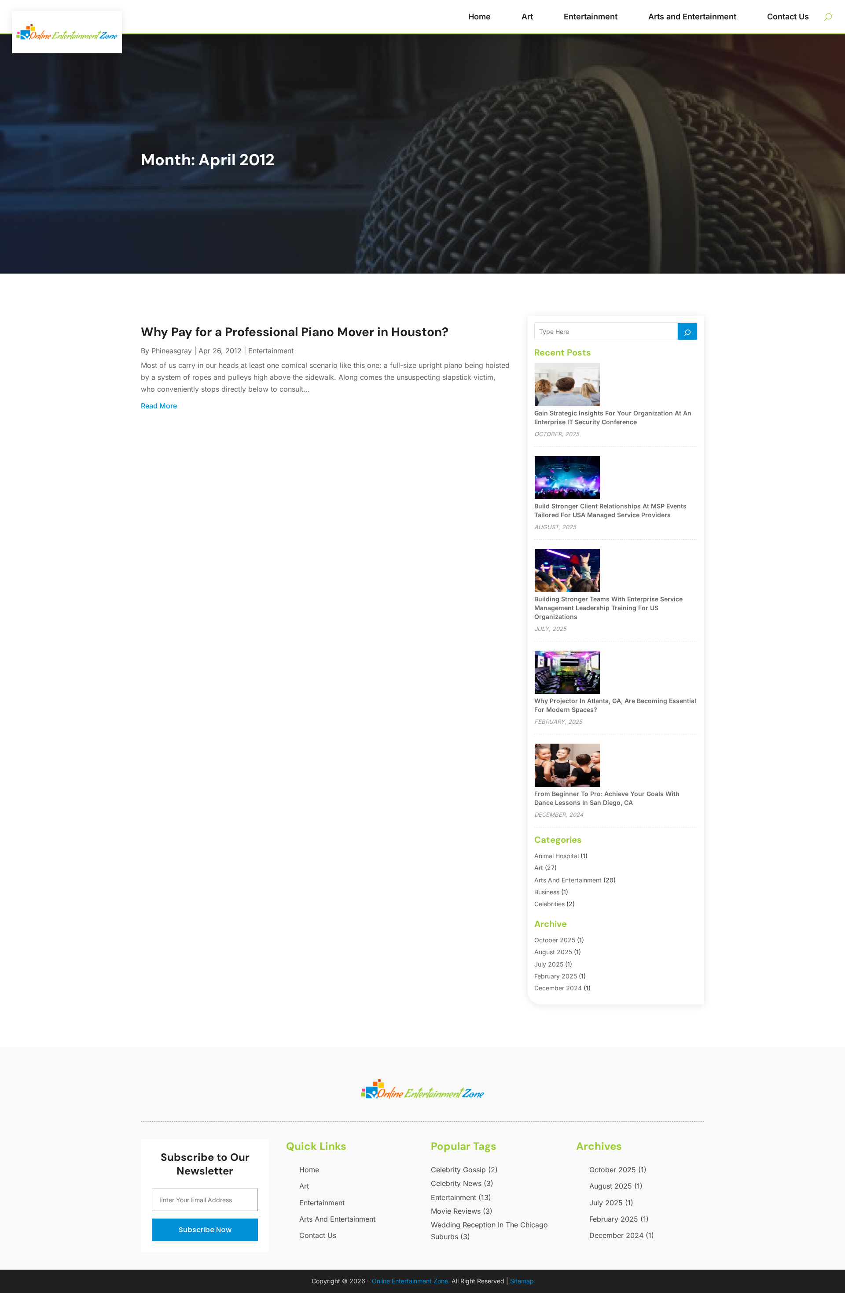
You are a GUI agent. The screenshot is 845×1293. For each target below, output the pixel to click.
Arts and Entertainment (692, 16)
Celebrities (549, 904)
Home (479, 16)
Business (546, 892)
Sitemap (522, 1281)
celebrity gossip (464, 1169)
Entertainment (590, 16)
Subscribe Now (205, 1230)
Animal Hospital (556, 856)
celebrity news (462, 1183)
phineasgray (171, 350)
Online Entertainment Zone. (411, 1281)
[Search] (687, 331)
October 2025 (554, 940)
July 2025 (548, 964)
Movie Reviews (461, 1211)
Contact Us (788, 16)
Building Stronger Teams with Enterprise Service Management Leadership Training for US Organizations (608, 607)
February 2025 (555, 976)
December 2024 (558, 988)
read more (159, 405)
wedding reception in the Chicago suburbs (489, 1230)
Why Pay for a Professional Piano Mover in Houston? (294, 332)
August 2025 (553, 952)
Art (527, 16)
